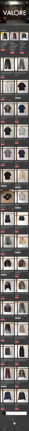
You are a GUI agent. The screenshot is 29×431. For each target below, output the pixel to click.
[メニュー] (2, 2)
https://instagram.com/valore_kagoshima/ (14, 423)
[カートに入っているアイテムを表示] (27, 2)
